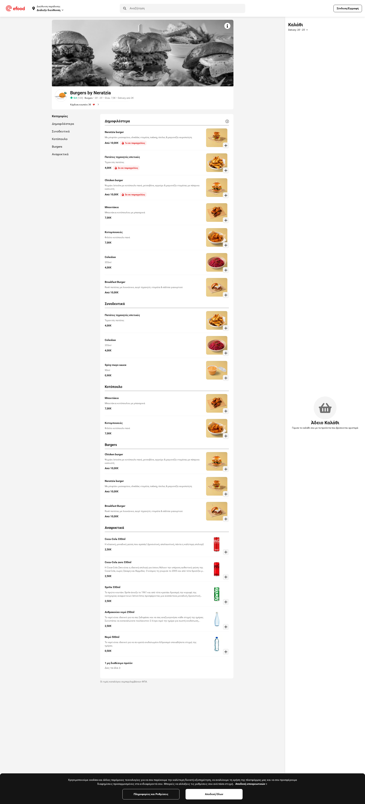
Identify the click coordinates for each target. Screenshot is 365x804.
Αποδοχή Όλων (214, 794)
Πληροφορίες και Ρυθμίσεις (151, 794)
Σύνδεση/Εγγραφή (348, 8)
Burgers (89, 98)
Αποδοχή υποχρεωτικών (250, 783)
